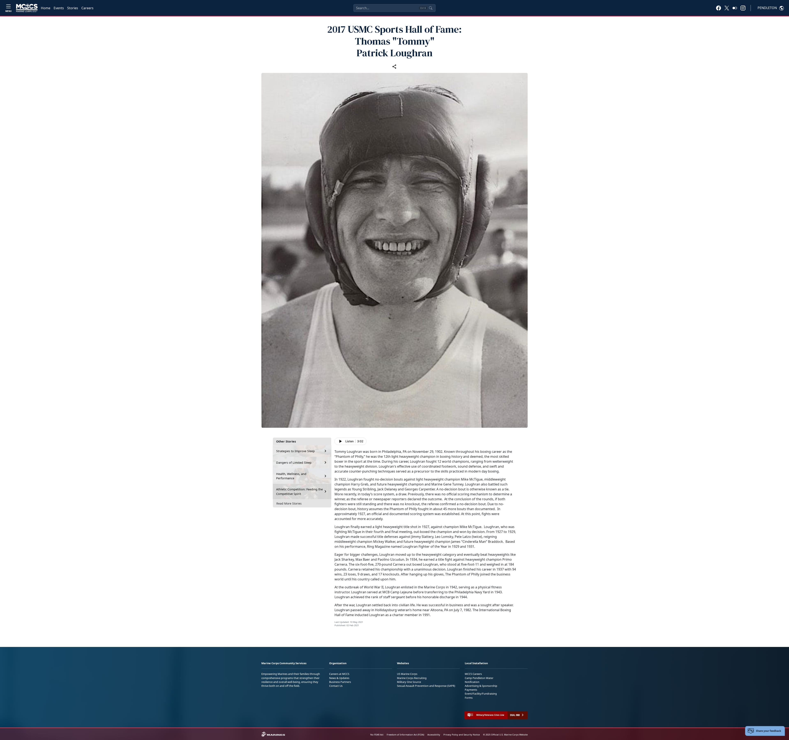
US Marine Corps (407, 674)
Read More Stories (289, 503)
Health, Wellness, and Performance (291, 476)
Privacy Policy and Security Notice (461, 734)
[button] (718, 8)
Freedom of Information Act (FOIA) (405, 734)
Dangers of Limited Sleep (293, 462)
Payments (471, 690)
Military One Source (409, 682)
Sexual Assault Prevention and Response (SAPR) (426, 686)
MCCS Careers (473, 674)
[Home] (27, 8)
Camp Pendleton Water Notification (479, 680)
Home (45, 8)
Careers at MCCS (339, 674)
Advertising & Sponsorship (481, 686)
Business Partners (340, 682)
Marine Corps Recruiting (412, 678)
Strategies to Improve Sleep (295, 451)
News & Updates (339, 678)
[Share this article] (394, 66)
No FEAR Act (376, 734)
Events (59, 8)
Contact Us (336, 686)
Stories (72, 8)
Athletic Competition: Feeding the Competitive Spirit (299, 491)
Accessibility (433, 734)
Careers (87, 8)
